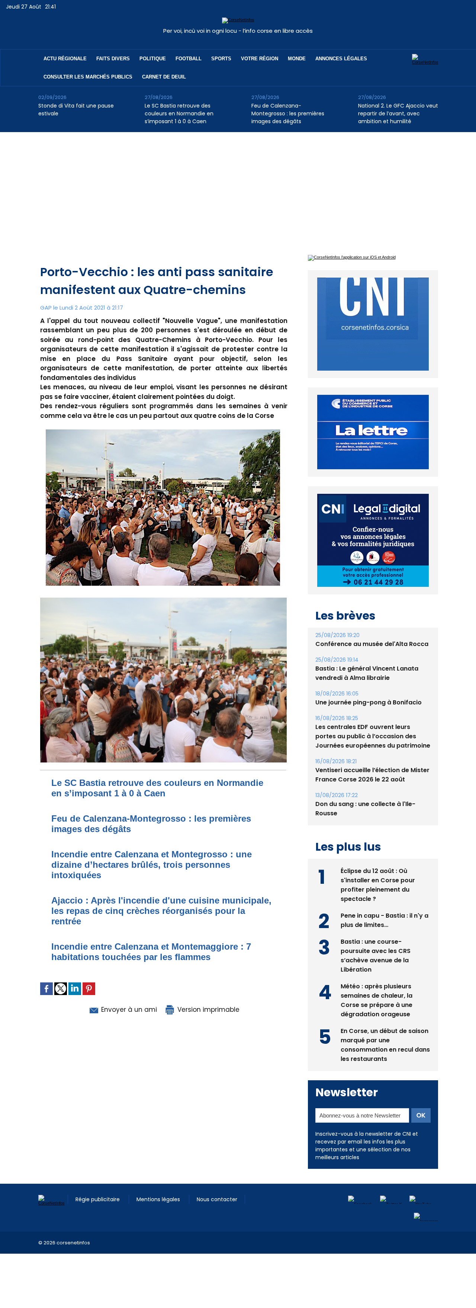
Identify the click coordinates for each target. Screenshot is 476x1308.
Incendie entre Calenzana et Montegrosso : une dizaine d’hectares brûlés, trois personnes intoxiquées (151, 864)
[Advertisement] (238, 188)
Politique (152, 58)
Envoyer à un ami (128, 1009)
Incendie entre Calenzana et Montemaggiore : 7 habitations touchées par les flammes (151, 951)
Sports (221, 58)
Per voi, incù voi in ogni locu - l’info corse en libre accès (238, 31)
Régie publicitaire (98, 1199)
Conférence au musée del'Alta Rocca (371, 644)
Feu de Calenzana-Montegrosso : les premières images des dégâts (287, 113)
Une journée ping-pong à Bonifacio (368, 702)
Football (189, 58)
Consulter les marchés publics (88, 77)
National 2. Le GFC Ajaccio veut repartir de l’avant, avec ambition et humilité (398, 113)
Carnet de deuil (164, 77)
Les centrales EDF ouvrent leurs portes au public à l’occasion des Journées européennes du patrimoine (372, 736)
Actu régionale (65, 58)
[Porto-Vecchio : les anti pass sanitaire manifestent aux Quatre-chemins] (163, 600)
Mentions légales (158, 1199)
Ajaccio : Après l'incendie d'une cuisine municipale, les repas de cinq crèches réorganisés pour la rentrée (161, 910)
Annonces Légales (341, 58)
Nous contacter (217, 1199)
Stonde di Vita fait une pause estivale (76, 109)
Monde (297, 58)
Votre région (259, 58)
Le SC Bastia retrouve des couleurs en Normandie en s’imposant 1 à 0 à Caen (179, 113)
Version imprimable (207, 1009)
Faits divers (113, 58)
